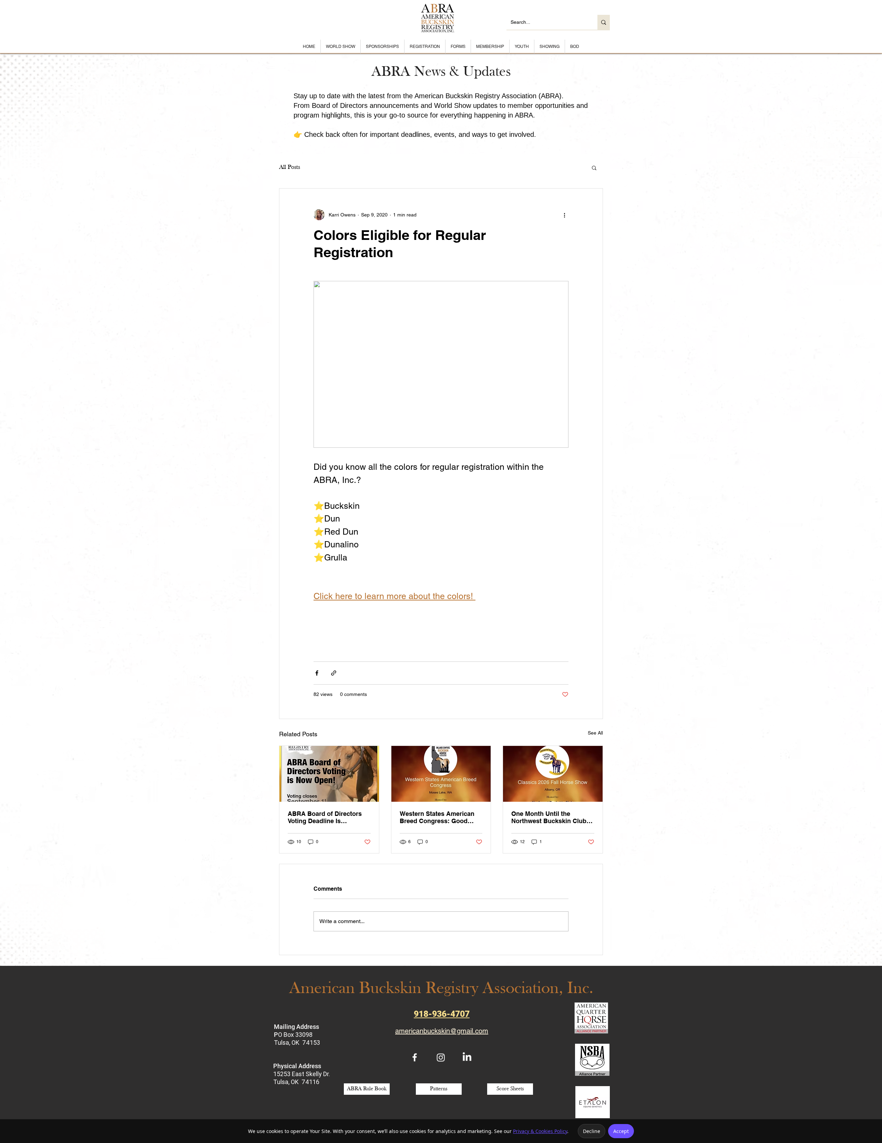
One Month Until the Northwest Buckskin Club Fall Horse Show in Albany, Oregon (550, 817)
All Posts (289, 167)
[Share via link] (333, 673)
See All (595, 733)
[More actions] (564, 215)
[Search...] (603, 22)
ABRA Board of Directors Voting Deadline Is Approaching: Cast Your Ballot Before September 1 (326, 817)
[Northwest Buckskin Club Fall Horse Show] (553, 774)
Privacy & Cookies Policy (540, 1131)
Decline (591, 1131)
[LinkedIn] (467, 1057)
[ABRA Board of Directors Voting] (329, 774)
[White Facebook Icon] (414, 1057)
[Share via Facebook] (317, 673)
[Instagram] (440, 1057)
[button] (594, 167)
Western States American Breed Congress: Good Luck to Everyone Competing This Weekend (437, 817)
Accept (621, 1131)
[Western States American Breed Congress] (441, 774)
